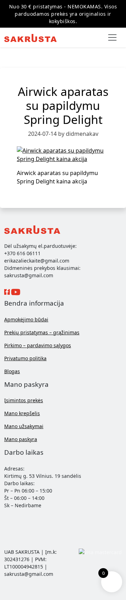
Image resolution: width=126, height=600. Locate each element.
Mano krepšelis (22, 413)
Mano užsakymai (23, 426)
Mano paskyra (20, 439)
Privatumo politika (25, 358)
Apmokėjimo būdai (26, 319)
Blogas (12, 371)
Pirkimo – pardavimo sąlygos (37, 345)
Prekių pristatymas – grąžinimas (41, 332)
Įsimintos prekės (23, 400)
